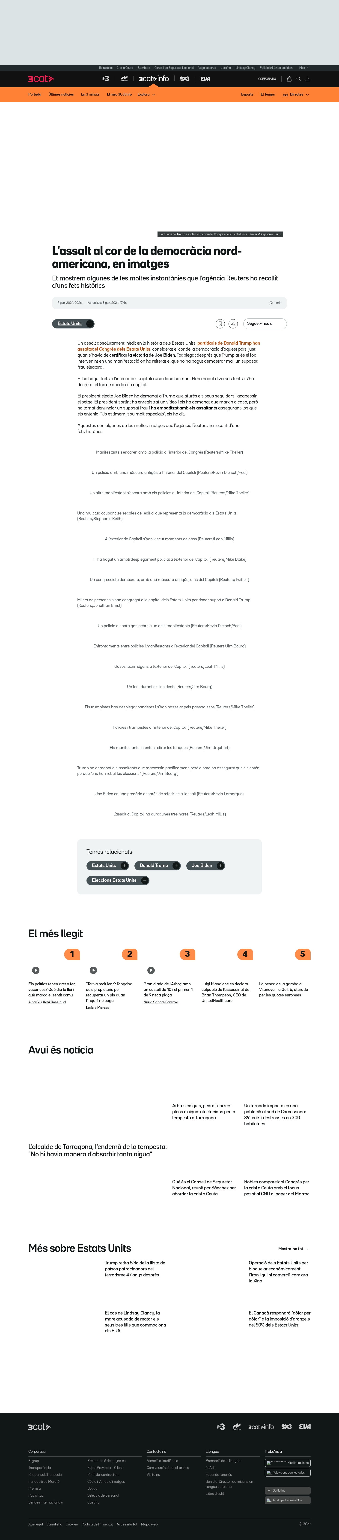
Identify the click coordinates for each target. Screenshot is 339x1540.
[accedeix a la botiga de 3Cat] (289, 79)
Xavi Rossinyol (54, 1002)
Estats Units (70, 324)
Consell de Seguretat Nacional (174, 67)
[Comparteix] (233, 323)
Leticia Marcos (97, 1008)
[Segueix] (90, 324)
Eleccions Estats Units (114, 880)
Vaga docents (207, 67)
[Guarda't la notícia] (220, 323)
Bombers (144, 67)
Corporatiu (267, 79)
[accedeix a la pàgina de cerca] (298, 79)
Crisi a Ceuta (125, 67)
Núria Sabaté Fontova (161, 1002)
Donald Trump (154, 865)
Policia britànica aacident (276, 67)
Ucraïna (225, 67)
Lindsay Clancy (245, 67)
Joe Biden (202, 865)
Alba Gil (34, 1002)
